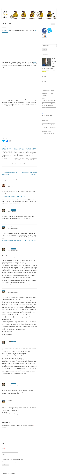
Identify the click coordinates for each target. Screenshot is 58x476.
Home (3, 5)
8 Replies (4, 27)
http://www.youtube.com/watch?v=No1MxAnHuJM (13, 196)
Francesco (10, 184)
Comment (4, 427)
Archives (21, 5)
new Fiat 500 (7, 30)
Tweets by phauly (46, 76)
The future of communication (48, 90)
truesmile (10, 227)
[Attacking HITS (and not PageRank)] (8, 153)
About (8, 5)
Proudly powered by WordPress (8, 473)
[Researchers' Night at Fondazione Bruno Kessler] (32, 154)
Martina (34, 62)
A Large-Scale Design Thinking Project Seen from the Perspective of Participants (48, 131)
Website (3, 454)
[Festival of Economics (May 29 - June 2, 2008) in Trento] (20, 154)
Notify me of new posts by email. (11, 462)
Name (3, 443)
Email (3, 448)
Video (12, 163)
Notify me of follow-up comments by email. (13, 459)
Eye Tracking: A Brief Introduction (49, 127)
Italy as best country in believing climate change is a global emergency (49, 93)
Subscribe (45, 49)
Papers (14, 5)
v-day (25, 63)
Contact (28, 5)
